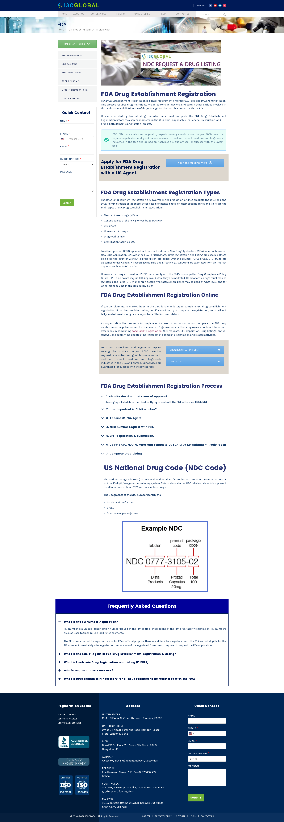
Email (64, 146)
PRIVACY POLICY (163, 816)
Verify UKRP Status (67, 718)
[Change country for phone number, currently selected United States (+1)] (63, 139)
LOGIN (193, 816)
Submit (66, 202)
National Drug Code (120, 479)
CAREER (146, 816)
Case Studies (142, 14)
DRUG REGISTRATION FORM (193, 163)
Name (64, 121)
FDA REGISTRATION (72, 55)
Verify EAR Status (67, 714)
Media (163, 14)
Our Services (98, 14)
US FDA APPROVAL (71, 98)
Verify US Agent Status (69, 722)
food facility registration (147, 331)
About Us (78, 14)
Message (66, 171)
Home (64, 14)
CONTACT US (176, 361)
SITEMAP (180, 816)
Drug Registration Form (75, 89)
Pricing (120, 14)
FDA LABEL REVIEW (72, 72)
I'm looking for (70, 159)
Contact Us (183, 14)
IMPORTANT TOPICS (74, 43)
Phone (65, 133)
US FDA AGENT (69, 64)
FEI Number (71, 628)
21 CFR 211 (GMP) (71, 81)
